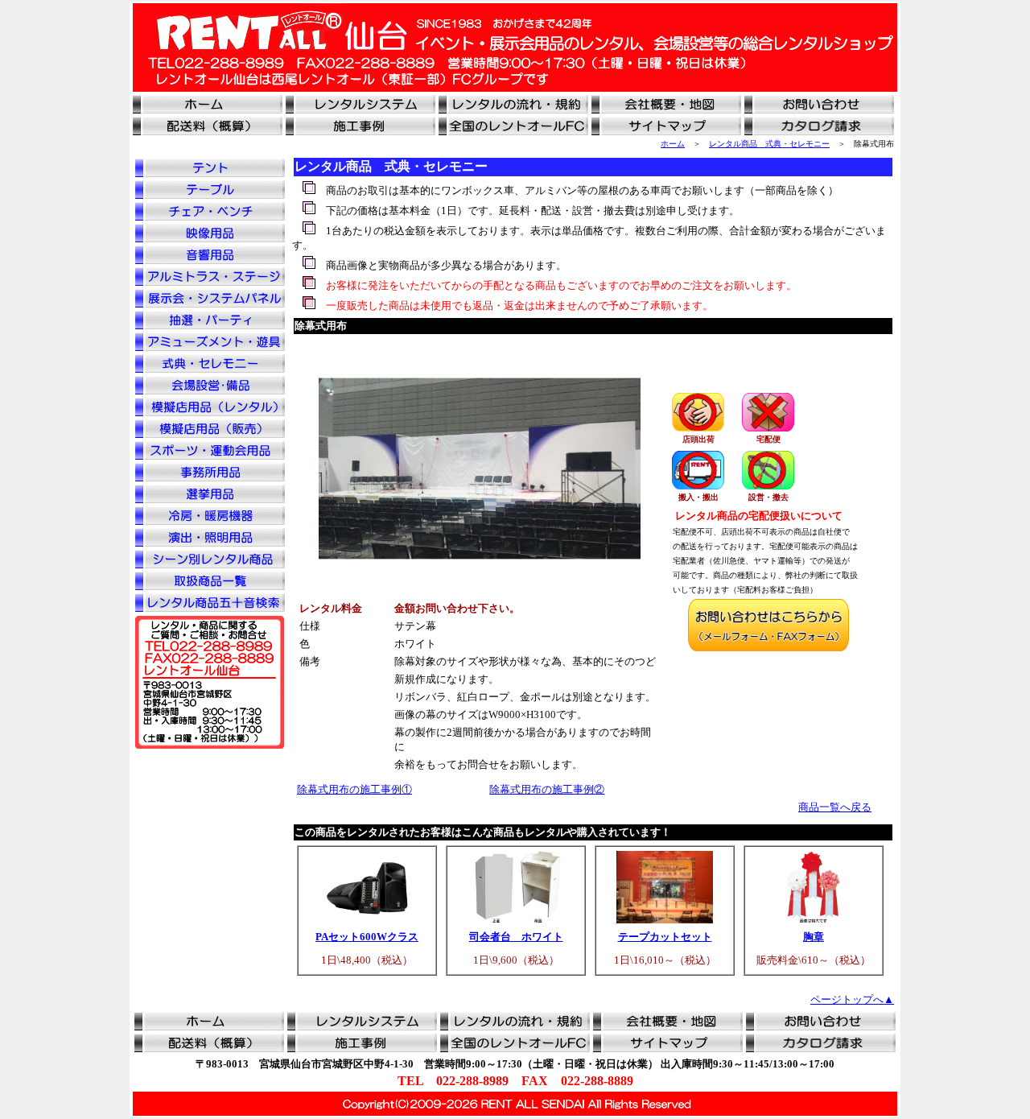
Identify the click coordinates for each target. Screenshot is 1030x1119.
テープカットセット (665, 937)
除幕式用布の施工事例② (546, 789)
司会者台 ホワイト (516, 937)
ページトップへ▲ (852, 999)
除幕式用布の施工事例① (354, 789)
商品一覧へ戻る (834, 807)
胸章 (813, 937)
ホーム (673, 143)
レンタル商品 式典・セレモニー (769, 143)
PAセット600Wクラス (366, 937)
